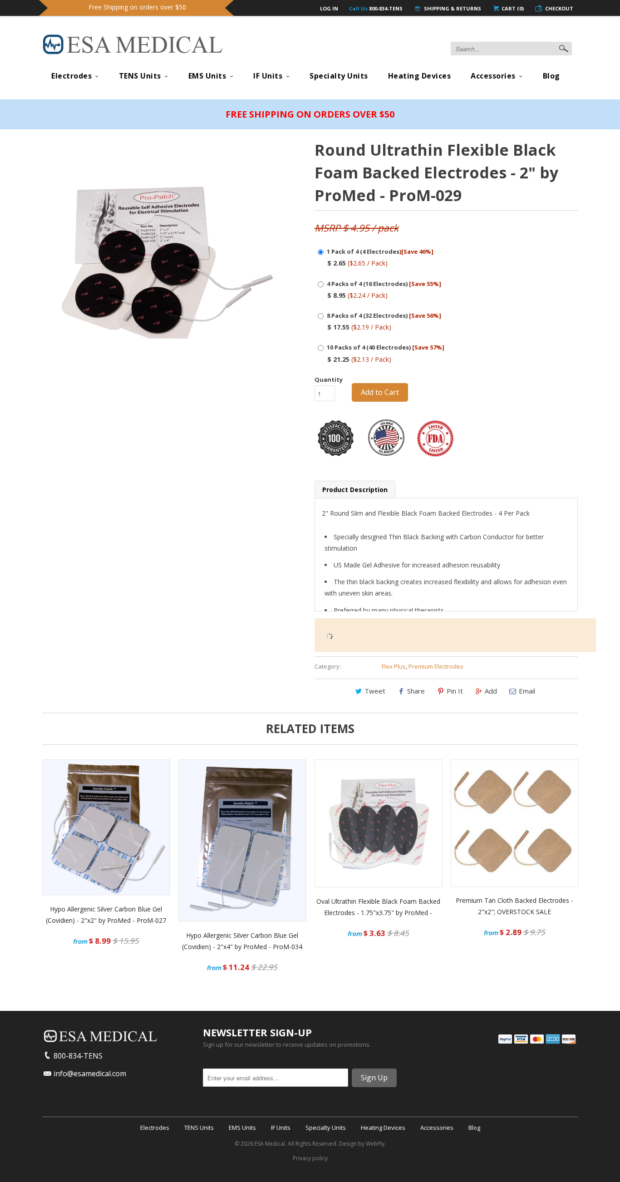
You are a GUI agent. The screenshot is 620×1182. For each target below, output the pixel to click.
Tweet (374, 690)
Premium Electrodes (435, 666)
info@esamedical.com (90, 1074)
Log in (329, 8)
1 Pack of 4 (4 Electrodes (380, 251)
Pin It (455, 690)
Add (491, 690)
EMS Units (207, 76)
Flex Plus (394, 666)
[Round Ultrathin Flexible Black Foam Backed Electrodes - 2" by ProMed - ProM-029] (166, 262)
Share (416, 690)
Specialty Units (339, 76)
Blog (551, 76)
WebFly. (376, 1144)
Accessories (493, 76)
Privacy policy (310, 1158)
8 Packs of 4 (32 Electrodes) (384, 315)
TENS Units (140, 76)
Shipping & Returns (452, 8)
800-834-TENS (376, 8)
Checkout (559, 8)
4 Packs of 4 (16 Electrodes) (384, 284)
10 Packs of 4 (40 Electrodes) (385, 347)
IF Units (267, 76)
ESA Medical (270, 1144)
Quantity (329, 379)
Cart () (512, 8)
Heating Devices (419, 76)
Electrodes (71, 76)
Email (527, 690)
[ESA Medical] (133, 46)
